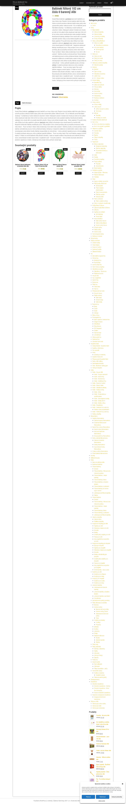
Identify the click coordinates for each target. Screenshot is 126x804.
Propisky (98, 164)
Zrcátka (96, 100)
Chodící (96, 469)
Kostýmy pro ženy (99, 583)
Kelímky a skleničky (99, 649)
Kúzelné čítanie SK (97, 357)
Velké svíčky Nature (101, 223)
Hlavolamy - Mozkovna (100, 271)
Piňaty (96, 633)
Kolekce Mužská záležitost (99, 120)
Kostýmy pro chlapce (100, 574)
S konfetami (97, 598)
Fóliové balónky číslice (100, 480)
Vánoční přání (99, 196)
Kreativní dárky (98, 93)
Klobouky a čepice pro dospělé (102, 550)
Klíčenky (96, 89)
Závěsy (98, 642)
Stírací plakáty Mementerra (99, 453)
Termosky (98, 111)
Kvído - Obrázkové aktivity (99, 387)
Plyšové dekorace (99, 175)
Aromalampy (99, 214)
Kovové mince (98, 293)
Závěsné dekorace (99, 635)
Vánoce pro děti (96, 706)
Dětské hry (95, 258)
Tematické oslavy (97, 671)
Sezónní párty (96, 662)
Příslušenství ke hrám (98, 291)
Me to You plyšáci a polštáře (102, 126)
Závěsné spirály (100, 640)
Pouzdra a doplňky (99, 159)
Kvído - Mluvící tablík (97, 385)
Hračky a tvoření (95, 240)
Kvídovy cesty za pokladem (101, 409)
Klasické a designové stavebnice (101, 695)
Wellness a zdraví (97, 236)
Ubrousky (96, 653)
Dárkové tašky (98, 34)
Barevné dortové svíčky (102, 609)
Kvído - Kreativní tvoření (98, 383)
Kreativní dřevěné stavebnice (102, 692)
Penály (96, 157)
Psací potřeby (98, 161)
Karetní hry (95, 280)
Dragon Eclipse (98, 322)
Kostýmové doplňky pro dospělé (101, 543)
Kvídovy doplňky (96, 414)
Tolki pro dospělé (97, 368)
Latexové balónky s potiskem (102, 596)
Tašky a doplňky (98, 137)
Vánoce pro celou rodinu (99, 703)
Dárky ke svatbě (98, 43)
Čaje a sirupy (97, 71)
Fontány (98, 622)
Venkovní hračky (96, 249)
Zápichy (96, 657)
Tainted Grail (97, 333)
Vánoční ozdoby (98, 65)
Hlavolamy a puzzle (97, 269)
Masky (96, 532)
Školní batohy (97, 168)
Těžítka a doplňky (99, 521)
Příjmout (88, 797)
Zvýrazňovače (99, 166)
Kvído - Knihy (97, 392)
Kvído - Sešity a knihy (98, 390)
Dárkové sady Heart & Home (102, 207)
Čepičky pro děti (98, 526)
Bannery (96, 605)
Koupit (56, 88)
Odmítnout (103, 797)
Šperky (96, 135)
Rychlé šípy (97, 262)
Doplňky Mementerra (98, 418)
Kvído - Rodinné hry (99, 379)
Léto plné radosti (98, 47)
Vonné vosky (97, 232)
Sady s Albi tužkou (97, 361)
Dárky (82, 3)
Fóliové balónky (63, 97)
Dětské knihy (94, 238)
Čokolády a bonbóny (99, 74)
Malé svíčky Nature (101, 221)
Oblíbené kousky (95, 458)
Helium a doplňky (97, 517)
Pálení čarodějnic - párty (100, 668)
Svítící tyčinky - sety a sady (101, 570)
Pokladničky (97, 96)
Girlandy (96, 627)
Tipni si (96, 289)
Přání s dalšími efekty (102, 201)
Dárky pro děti (98, 56)
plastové (66, 43)
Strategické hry (96, 317)
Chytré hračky (96, 243)
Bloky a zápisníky (98, 144)
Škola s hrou (95, 315)
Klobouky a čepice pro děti (101, 528)
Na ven (98, 52)
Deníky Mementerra (99, 444)
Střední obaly (99, 300)
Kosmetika (97, 91)
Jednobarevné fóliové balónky (102, 493)
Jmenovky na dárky (99, 36)
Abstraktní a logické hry (98, 256)
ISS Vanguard (98, 328)
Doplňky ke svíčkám (99, 212)
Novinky (93, 455)
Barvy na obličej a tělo (98, 462)
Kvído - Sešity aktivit (99, 401)
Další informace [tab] (26, 103)
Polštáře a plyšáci (97, 170)
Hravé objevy (95, 245)
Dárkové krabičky (98, 32)
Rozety (98, 638)
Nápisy (96, 495)
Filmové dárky (98, 87)
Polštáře (96, 177)
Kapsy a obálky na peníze (101, 181)
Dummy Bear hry (97, 264)
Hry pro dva (95, 275)
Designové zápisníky (101, 146)
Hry (91, 254)
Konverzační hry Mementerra (102, 436)
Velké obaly (99, 302)
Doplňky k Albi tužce (97, 348)
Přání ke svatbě (100, 194)
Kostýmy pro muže (99, 581)
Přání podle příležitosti (100, 183)
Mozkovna (95, 282)
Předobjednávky (95, 679)
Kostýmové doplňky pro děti (100, 523)
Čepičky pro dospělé (99, 548)
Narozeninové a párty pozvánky (101, 600)
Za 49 (93, 25)
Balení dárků (95, 30)
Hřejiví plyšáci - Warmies (100, 172)
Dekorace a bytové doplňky (99, 63)
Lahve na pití (97, 107)
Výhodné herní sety (97, 341)
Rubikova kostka (98, 273)
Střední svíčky (98, 227)
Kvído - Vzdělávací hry (100, 381)
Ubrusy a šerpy (98, 655)
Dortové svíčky (98, 607)
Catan (95, 308)
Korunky (96, 530)
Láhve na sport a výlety (102, 109)
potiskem (68, 19)
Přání (106, 3)
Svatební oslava (100, 675)
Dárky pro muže (98, 58)
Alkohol (96, 69)
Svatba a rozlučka (99, 673)
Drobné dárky (96, 80)
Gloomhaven (97, 326)
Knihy (93, 352)
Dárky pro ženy (98, 60)
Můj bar (96, 113)
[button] (122, 784)
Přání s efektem (98, 199)
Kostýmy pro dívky (99, 576)
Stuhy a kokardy (98, 38)
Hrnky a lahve (96, 102)
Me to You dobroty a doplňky (102, 124)
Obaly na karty (98, 295)
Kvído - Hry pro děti (97, 372)
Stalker (96, 330)
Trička (95, 139)
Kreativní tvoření (96, 247)
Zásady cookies (102, 800)
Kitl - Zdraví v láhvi (99, 78)
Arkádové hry (97, 260)
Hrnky (99, 3)
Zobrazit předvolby (117, 797)
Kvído (92, 370)
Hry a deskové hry (20, 2)
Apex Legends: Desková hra (101, 319)
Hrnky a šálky (97, 104)
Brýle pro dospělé (99, 545)
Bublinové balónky (97, 464)
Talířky (96, 651)
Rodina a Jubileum (99, 98)
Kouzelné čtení (95, 344)
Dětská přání (99, 186)
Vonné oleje (99, 216)
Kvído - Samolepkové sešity (101, 398)
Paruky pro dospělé (99, 563)
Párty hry (94, 284)
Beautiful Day (97, 82)
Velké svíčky (97, 229)
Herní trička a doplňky (98, 267)
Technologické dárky (98, 234)
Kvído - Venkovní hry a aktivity (100, 407)
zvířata (54, 65)
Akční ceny (94, 23)
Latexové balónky (97, 585)
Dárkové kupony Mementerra (102, 420)
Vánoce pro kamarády (98, 708)
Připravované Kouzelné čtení (100, 359)
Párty (92, 460)
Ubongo (96, 313)
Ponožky (96, 133)
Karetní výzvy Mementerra (101, 429)
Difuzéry (96, 210)
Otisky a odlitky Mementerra (100, 451)
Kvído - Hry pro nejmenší (100, 374)
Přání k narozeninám (101, 192)
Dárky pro (95, 54)
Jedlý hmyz (97, 76)
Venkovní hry (95, 339)
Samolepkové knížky (98, 363)
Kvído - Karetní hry (99, 376)
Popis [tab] (17, 103)
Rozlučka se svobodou (102, 45)
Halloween (97, 666)
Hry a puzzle (95, 350)
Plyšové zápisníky (101, 148)
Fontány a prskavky (99, 620)
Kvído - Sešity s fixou (100, 403)
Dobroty (94, 67)
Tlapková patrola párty (100, 677)
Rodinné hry (90, 3)
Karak (95, 311)
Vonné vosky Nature (101, 225)
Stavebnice (94, 681)
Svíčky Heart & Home (98, 205)
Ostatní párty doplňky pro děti (102, 534)
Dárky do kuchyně (99, 85)
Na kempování (100, 49)
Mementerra (94, 416)
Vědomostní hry (96, 337)
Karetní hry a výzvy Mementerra (101, 427)
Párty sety (95, 644)
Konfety (96, 629)
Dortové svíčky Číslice (102, 611)
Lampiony (96, 631)
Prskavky (98, 624)
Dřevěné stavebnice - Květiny (102, 686)
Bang (95, 306)
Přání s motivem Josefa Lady (102, 203)
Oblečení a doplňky (97, 128)
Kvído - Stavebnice (97, 405)
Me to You (95, 122)
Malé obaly (99, 297)
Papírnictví (95, 142)
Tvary (97, 618)
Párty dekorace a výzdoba (99, 603)
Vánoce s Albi (94, 701)
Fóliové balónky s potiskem (101, 486)
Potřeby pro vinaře (101, 118)
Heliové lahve (97, 519)
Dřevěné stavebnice (97, 684)
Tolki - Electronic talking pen (100, 365)
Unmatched (97, 335)
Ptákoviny (95, 660)
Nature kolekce (98, 218)
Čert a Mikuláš (98, 664)
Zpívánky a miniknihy (99, 355)
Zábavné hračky (96, 251)
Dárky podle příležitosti (98, 41)
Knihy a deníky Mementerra (99, 438)
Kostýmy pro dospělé (98, 578)
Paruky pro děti (98, 537)
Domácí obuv (97, 131)
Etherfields (97, 324)
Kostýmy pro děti (97, 572)
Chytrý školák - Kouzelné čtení (100, 346)
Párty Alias (97, 286)
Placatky (98, 115)
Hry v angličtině (96, 278)
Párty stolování (96, 646)
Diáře (95, 155)
